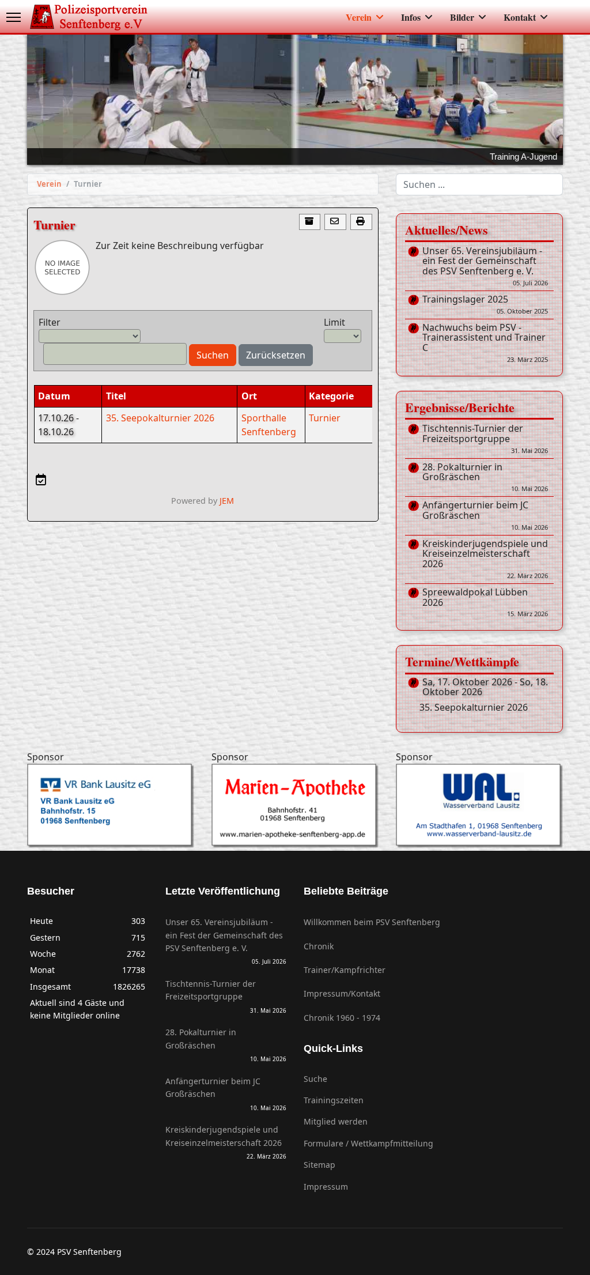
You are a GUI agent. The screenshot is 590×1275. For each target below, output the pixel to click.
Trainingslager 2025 (485, 305)
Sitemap (319, 1164)
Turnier (325, 418)
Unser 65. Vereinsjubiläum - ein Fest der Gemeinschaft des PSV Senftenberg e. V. (485, 266)
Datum (54, 396)
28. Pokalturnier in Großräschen (485, 477)
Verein (359, 17)
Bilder (462, 17)
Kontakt (520, 17)
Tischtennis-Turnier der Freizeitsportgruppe (485, 439)
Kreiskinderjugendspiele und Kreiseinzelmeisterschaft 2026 (485, 559)
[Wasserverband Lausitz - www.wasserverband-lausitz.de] (479, 805)
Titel (116, 396)
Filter (49, 322)
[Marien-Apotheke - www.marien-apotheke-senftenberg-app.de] (295, 805)
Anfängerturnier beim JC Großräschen (485, 515)
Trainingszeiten (334, 1100)
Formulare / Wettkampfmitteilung (368, 1143)
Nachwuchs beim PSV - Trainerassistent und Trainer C (485, 343)
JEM (227, 500)
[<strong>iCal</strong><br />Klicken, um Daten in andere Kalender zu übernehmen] (40, 479)
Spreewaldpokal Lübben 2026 (485, 602)
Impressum (326, 1186)
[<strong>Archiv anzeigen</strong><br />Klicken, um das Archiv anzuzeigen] (310, 222)
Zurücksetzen (275, 355)
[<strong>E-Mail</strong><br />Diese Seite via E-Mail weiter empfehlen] (335, 222)
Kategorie (331, 396)
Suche (315, 1078)
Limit (334, 322)
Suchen (212, 355)
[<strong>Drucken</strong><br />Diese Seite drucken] (361, 222)
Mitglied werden (336, 1121)
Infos (411, 17)
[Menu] (14, 17)
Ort (249, 396)
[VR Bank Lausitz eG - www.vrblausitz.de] (110, 805)
